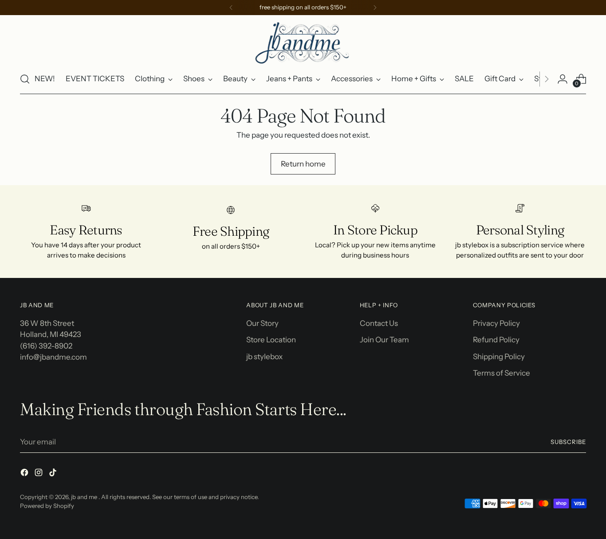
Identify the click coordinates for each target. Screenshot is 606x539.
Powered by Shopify (47, 505)
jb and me (84, 496)
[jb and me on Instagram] (39, 474)
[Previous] (231, 7)
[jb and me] (303, 42)
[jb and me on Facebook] (25, 474)
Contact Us (379, 323)
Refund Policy (496, 339)
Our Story (262, 323)
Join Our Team (384, 339)
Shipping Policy (499, 356)
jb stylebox (264, 356)
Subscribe (568, 441)
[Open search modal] (25, 79)
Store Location (271, 339)
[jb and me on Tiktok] (53, 474)
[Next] (375, 7)
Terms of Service (501, 373)
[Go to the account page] (562, 79)
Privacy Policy (496, 323)
